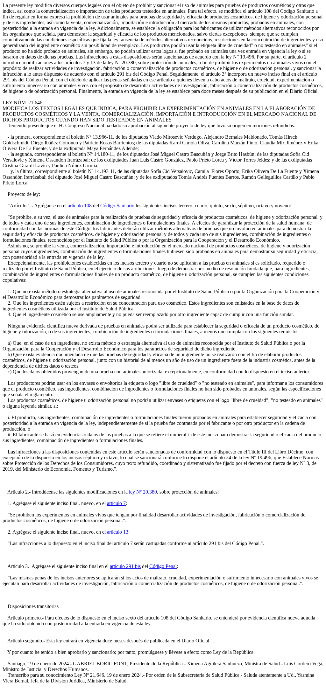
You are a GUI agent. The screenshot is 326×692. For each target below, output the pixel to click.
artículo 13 (117, 532)
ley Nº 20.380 (143, 492)
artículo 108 (80, 205)
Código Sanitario (117, 205)
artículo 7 (116, 503)
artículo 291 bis (125, 566)
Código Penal (163, 566)
